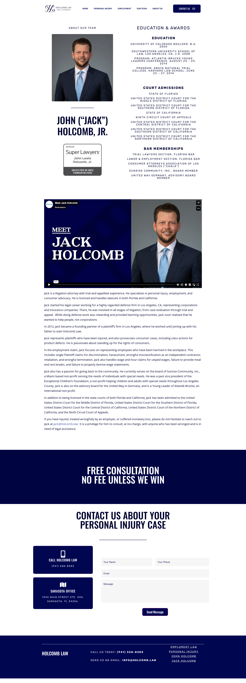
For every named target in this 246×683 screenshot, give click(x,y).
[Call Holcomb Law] (63, 554)
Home (85, 8)
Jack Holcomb (184, 660)
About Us (157, 8)
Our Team (142, 8)
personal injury (184, 651)
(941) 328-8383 (63, 566)
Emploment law (184, 647)
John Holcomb (183, 656)
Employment (124, 8)
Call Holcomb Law (63, 560)
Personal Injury (103, 8)
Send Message (155, 612)
